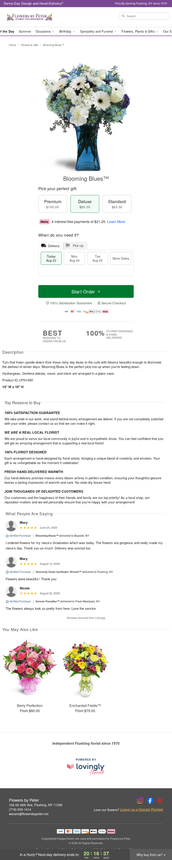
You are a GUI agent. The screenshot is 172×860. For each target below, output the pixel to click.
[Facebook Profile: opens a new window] (150, 800)
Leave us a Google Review (141, 809)
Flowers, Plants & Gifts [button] (138, 31)
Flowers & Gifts (29, 45)
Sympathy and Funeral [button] (97, 31)
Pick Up (78, 245)
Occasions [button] (44, 31)
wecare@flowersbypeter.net (28, 814)
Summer (25, 31)
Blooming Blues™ (47, 536)
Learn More (116, 221)
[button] (160, 841)
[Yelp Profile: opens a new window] (160, 800)
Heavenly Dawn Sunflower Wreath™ (59, 572)
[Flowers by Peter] (29, 17)
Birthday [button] (65, 31)
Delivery (54, 246)
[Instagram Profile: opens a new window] (140, 800)
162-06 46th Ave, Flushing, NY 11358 (35, 805)
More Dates (121, 258)
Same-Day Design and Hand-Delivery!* (34, 3)
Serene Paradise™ (48, 601)
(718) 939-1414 (20, 809)
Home (12, 45)
